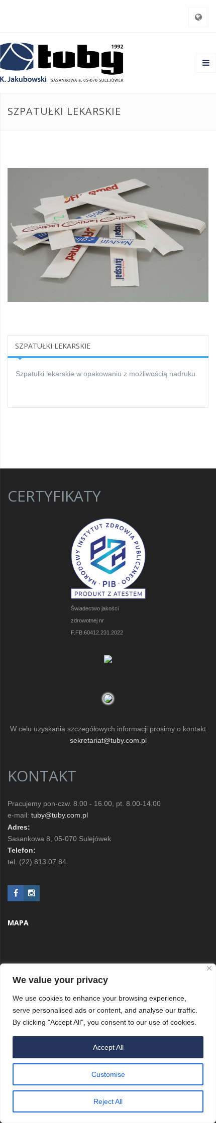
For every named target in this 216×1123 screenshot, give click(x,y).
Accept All (108, 1047)
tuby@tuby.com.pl (59, 815)
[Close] (209, 968)
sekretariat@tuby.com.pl (108, 740)
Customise (108, 1074)
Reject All (108, 1101)
